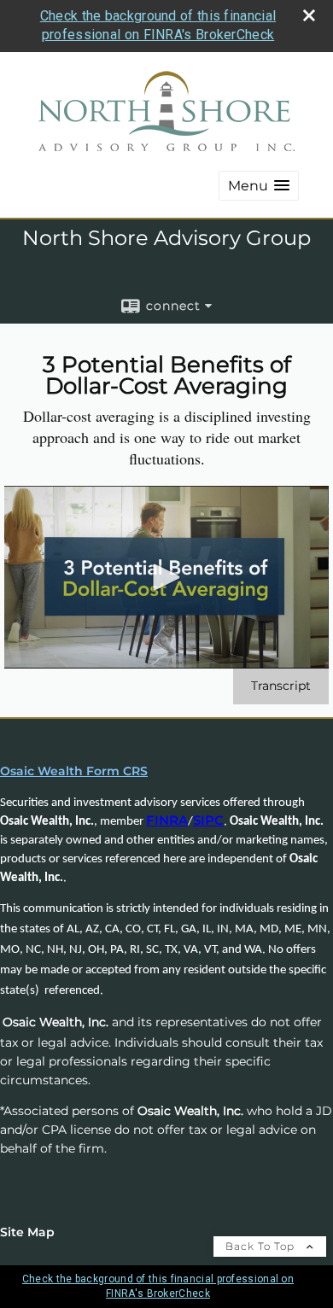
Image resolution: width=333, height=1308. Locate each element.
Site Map (27, 1232)
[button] (259, 186)
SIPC (208, 820)
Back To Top (261, 1246)
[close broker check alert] (309, 15)
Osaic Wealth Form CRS (74, 771)
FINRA (167, 820)
